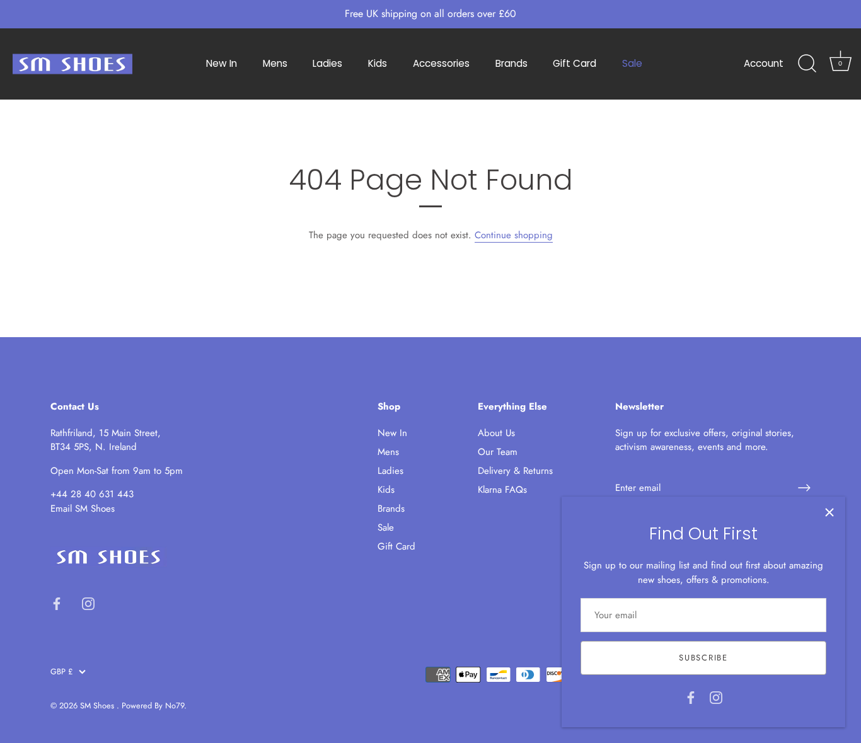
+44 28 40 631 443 (92, 494)
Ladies (327, 63)
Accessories (441, 63)
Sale (632, 63)
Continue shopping (514, 235)
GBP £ (61, 672)
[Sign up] (804, 487)
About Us (496, 433)
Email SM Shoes (82, 508)
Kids (377, 63)
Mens (275, 63)
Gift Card (574, 63)
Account (763, 63)
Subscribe (703, 658)
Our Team (497, 452)
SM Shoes (98, 705)
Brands (511, 63)
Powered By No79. (154, 705)
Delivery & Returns (515, 471)
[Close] (829, 512)
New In (221, 63)
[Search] (807, 64)
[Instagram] (716, 696)
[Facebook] (691, 696)
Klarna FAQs (502, 490)
